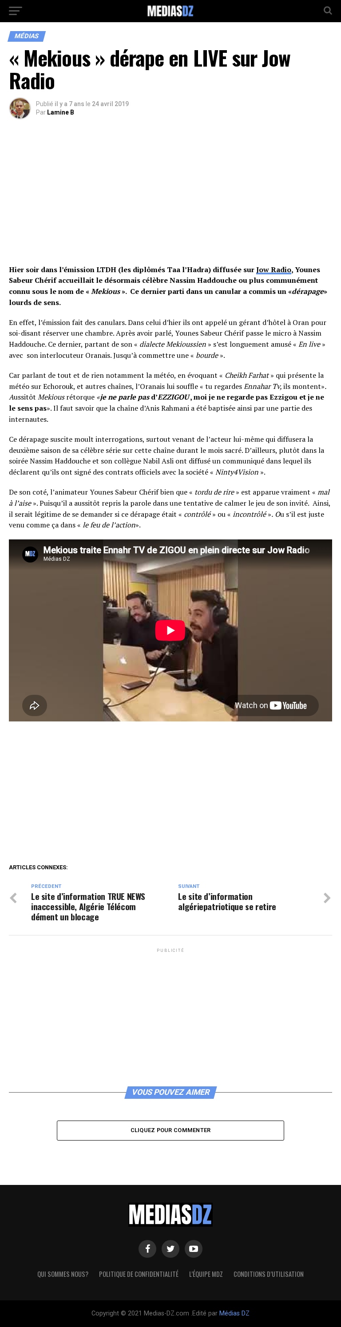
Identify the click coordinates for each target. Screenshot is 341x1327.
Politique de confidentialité (138, 1274)
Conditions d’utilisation (269, 1274)
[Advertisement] (170, 198)
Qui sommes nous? (62, 1274)
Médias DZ (234, 1313)
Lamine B (60, 112)
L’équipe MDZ (206, 1274)
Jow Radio (273, 269)
